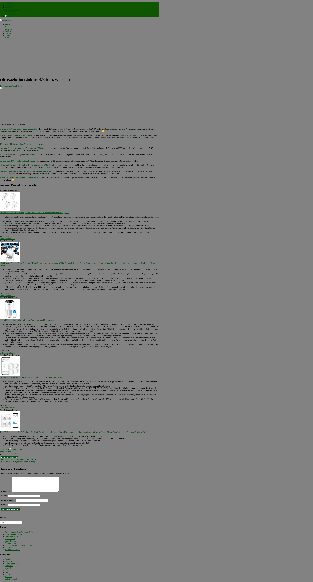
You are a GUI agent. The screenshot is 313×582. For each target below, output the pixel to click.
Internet (8, 33)
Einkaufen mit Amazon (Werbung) (18, 545)
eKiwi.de (8, 7)
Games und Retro (11, 563)
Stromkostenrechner (12, 10)
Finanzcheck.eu (11, 543)
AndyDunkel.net (11, 536)
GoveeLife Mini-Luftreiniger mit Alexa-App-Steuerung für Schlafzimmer (28, 320)
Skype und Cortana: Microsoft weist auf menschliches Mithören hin (28, 165)
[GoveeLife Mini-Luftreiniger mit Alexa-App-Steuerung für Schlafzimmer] (10, 318)
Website (4, 505)
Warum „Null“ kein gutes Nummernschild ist (18, 129)
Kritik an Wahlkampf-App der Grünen (16, 135)
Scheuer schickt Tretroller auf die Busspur (17, 161)
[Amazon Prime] (16, 449)
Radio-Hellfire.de (11, 541)
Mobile (7, 27)
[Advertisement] (79, 58)
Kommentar (6, 491)
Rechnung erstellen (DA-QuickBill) (19, 532)
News (7, 38)
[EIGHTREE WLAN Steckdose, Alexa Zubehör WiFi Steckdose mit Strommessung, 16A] (10, 210)
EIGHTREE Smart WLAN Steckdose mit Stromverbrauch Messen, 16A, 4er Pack (32, 377)
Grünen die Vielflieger (127, 135)
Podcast (8, 574)
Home (7, 24)
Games (7, 35)
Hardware (9, 31)
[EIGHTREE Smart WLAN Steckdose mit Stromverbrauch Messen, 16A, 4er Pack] (10, 375)
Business (8, 561)
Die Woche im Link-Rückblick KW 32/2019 (18, 460)
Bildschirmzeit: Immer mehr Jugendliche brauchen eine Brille (25, 171)
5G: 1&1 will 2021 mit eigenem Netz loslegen (18, 154)
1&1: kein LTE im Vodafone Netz (14, 144)
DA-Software (10, 539)
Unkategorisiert (11, 579)
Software (8, 29)
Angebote (8, 559)
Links (15, 457)
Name (4, 496)
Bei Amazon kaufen (7, 239)
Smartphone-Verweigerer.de (15, 534)
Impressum (9, 14)
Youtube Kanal (11, 12)
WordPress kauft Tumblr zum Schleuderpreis (19, 178)
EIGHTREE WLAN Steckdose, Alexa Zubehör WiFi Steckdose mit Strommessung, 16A (34, 213)
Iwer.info (8, 547)
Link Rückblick (7, 457)
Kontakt (8, 3)
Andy (15, 86)
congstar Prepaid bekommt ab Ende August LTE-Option (23, 148)
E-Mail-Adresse (8, 500)
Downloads (9, 5)
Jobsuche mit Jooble (12, 550)
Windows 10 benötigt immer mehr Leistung (18, 462)
